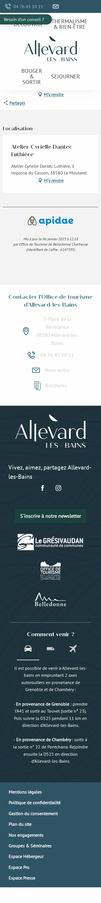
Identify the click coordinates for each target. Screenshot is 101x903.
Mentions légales (25, 792)
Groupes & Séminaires (30, 845)
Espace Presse (22, 878)
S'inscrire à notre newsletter (50, 516)
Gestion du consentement (33, 813)
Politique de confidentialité (35, 802)
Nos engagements (26, 835)
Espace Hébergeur (26, 856)
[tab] (28, 649)
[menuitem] (28, 24)
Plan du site (20, 824)
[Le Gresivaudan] (51, 542)
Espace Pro (19, 867)
